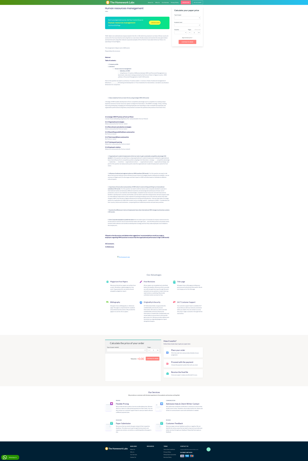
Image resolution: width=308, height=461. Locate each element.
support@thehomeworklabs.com (189, 449)
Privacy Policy (175, 2)
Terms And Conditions (169, 449)
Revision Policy (168, 457)
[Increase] (198, 32)
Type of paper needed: (113, 347)
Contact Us (133, 457)
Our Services (165, 2)
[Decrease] (189, 32)
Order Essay (155, 22)
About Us (150, 2)
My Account (197, 2)
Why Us (157, 2)
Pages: (149, 347)
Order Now (185, 2)
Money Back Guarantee (170, 454)
